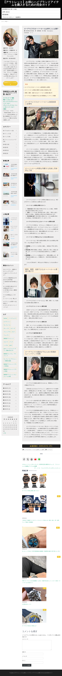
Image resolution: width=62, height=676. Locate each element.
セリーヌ (13, 328)
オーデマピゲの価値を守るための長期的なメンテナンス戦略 (40, 95)
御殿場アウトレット (9, 338)
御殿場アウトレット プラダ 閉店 (10, 370)
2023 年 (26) (7, 397)
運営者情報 (5, 14)
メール (24, 656)
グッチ (11, 341)
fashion (5, 318)
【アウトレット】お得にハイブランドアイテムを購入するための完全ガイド (31, 3)
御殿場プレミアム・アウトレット (10, 354)
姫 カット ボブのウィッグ (14, 235)
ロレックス (6, 328)
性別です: (12, 50)
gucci (10, 345)
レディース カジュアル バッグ (14, 227)
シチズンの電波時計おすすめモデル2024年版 (10, 278)
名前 (24, 652)
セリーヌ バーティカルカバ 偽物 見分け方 (14, 254)
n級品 (4, 109)
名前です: (5, 48)
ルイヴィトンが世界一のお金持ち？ (10, 302)
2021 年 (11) (7, 403)
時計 (45, 30)
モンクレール (7, 325)
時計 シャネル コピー (8, 99)
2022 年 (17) (7, 400)
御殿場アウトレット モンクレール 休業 (10, 375)
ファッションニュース (9, 140)
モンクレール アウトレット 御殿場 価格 (10, 359)
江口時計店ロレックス (26, 604)
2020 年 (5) (7, 406)
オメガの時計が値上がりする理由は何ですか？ (10, 287)
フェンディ (6, 335)
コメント (25, 639)
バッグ (7, 136)
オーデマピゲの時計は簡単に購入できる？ (30, 490)
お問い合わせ (6, 12)
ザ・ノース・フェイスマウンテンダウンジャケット (47, 468)
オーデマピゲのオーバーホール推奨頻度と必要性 (37, 87)
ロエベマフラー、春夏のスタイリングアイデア (10, 270)
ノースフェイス (12, 318)
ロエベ (13, 331)
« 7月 (4, 433)
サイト (24, 660)
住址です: (5, 58)
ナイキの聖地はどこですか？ (9, 295)
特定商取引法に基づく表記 (9, 9)
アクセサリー (9, 130)
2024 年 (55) (7, 394)
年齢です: (5, 50)
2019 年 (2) (7, 409)
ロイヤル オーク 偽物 (8, 98)
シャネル (6, 345)
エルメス (6, 341)
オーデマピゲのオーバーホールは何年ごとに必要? (34, 449)
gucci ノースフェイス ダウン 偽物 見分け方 (10, 349)
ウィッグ (7, 133)
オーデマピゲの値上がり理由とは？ (29, 625)
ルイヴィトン (7, 321)
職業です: (6, 52)
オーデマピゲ (49, 449)
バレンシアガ (7, 331)
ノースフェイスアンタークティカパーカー (14, 219)
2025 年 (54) (7, 391)
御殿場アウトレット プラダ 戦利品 (10, 365)
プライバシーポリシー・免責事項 (11, 17)
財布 (6, 150)
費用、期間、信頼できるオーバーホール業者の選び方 (38, 92)
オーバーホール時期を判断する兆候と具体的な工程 (38, 90)
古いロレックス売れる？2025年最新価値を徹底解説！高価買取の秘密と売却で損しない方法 (41, 551)
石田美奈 (39, 30)
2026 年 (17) (7, 388)
